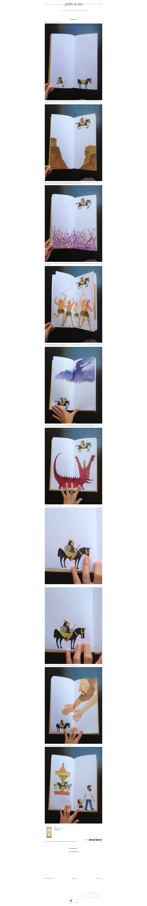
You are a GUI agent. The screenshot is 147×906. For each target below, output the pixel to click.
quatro (63, 841)
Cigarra (52, 263)
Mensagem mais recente (49, 878)
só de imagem (83, 344)
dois (58, 841)
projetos (77, 10)
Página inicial (74, 878)
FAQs (82, 10)
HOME (62, 10)
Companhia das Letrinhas (51, 841)
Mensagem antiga (99, 878)
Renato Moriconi (67, 841)
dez (57, 841)
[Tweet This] (92, 839)
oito (61, 841)
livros (66, 10)
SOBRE (86, 10)
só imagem (74, 841)
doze (60, 841)
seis (71, 841)
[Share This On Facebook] (90, 839)
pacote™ (72, 10)
